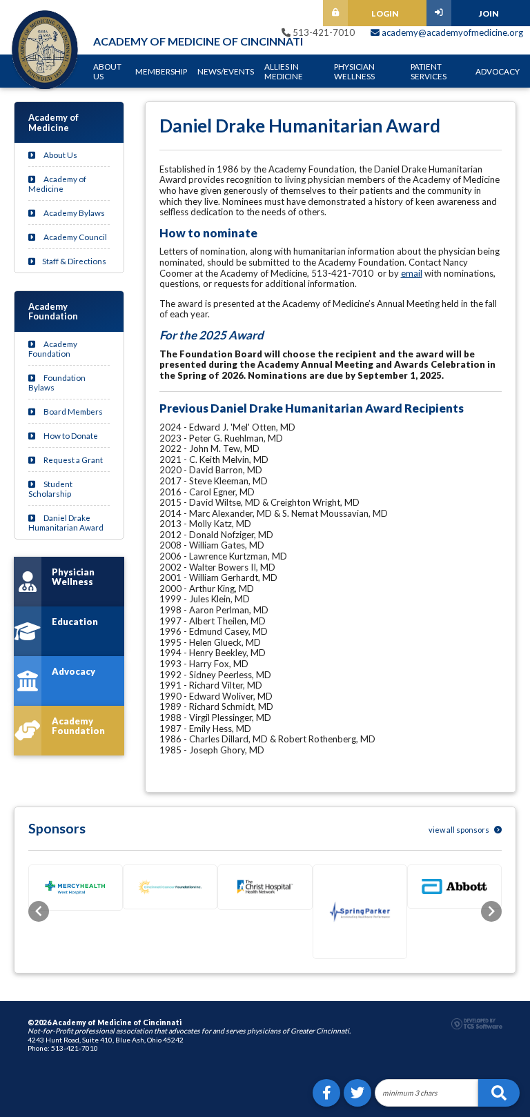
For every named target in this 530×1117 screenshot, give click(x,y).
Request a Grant (72, 459)
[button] (38, 911)
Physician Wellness (354, 71)
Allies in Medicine (283, 71)
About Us (107, 71)
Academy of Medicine (57, 183)
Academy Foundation (52, 348)
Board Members (72, 411)
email (411, 273)
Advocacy (497, 71)
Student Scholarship (50, 488)
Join (489, 13)
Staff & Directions (74, 261)
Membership (161, 71)
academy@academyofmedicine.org (451, 32)
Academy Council (74, 236)
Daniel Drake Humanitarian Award (66, 522)
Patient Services (428, 71)
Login (385, 13)
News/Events (225, 71)
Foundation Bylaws (57, 382)
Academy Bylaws (73, 212)
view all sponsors (460, 829)
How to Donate (70, 435)
